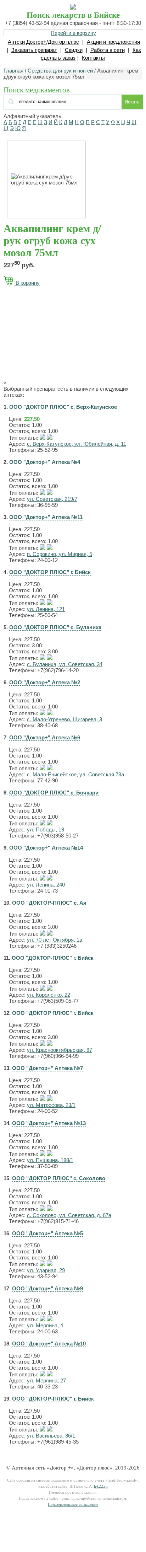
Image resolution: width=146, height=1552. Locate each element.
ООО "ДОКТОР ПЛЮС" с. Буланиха (55, 627)
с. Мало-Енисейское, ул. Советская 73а (75, 774)
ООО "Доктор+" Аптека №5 (47, 1233)
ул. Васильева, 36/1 (51, 1436)
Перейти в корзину (73, 33)
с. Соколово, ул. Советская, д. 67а (69, 1215)
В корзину (27, 283)
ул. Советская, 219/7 (52, 499)
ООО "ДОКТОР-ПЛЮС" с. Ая (49, 903)
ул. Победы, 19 (45, 829)
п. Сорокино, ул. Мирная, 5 (59, 554)
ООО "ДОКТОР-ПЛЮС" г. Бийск (53, 958)
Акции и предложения (113, 42)
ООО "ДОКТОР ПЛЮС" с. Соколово (58, 1178)
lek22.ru (101, 1486)
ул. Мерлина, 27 (46, 1380)
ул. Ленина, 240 (46, 885)
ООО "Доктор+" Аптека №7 (47, 1068)
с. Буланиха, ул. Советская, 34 (64, 664)
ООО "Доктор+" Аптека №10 (49, 1343)
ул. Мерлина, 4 (45, 1325)
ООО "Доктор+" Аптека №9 (47, 1288)
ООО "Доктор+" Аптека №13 (49, 1123)
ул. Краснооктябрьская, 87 (59, 1050)
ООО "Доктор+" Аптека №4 (44, 462)
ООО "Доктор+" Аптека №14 (46, 848)
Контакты (93, 58)
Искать (132, 102)
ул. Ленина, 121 (46, 609)
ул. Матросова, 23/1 (51, 1105)
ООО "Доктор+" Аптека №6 (44, 737)
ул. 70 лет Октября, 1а (54, 940)
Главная (13, 71)
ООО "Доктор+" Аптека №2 (44, 682)
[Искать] (46, 101)
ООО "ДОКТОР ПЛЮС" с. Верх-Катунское (63, 407)
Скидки (74, 50)
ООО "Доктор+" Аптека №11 (46, 517)
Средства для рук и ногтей (60, 71)
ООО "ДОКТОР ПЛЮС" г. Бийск (50, 572)
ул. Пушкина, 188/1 (50, 1160)
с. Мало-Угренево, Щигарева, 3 (64, 719)
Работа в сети (107, 50)
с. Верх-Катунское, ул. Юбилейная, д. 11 (76, 444)
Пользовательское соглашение (73, 1504)
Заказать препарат (34, 50)
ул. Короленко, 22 (48, 995)
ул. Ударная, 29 (46, 1270)
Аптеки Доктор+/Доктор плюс (43, 42)
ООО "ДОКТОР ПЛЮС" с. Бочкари (54, 793)
